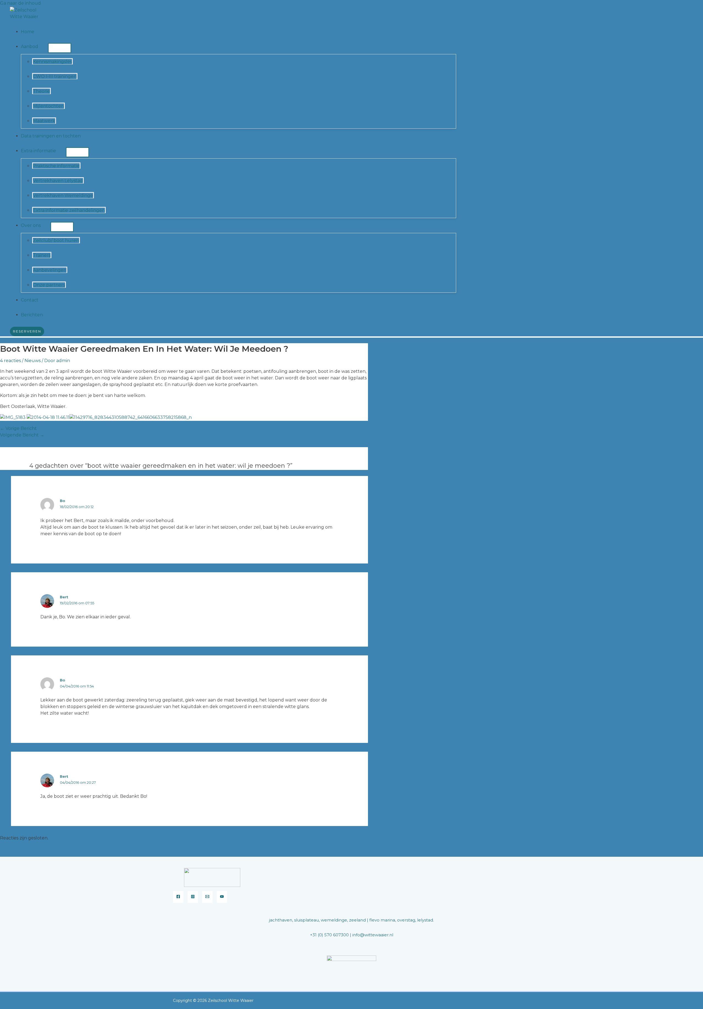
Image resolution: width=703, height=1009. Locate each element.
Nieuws (32, 360)
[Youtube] (222, 897)
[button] (40, 46)
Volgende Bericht (22, 435)
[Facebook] (178, 897)
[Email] (207, 897)
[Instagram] (193, 897)
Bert (64, 597)
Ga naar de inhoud (20, 3)
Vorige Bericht (18, 428)
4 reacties (10, 360)
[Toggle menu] (59, 48)
